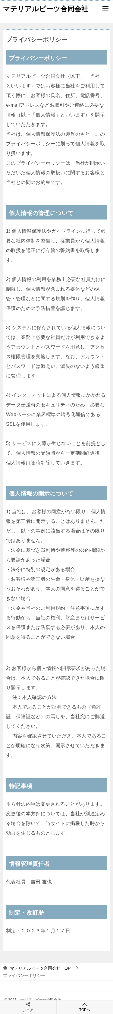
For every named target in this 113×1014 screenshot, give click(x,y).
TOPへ (84, 1010)
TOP (40, 968)
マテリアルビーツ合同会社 (45, 9)
